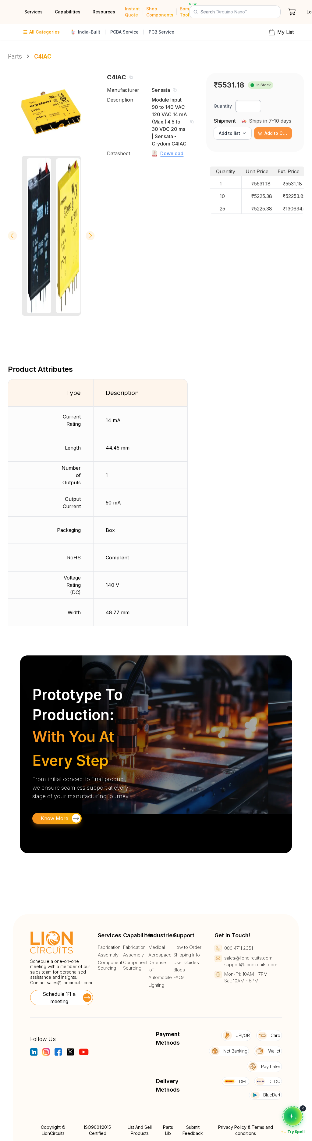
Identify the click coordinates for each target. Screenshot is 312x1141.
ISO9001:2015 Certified (97, 1130)
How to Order (187, 947)
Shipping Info (186, 955)
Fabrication (109, 947)
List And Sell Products (140, 1130)
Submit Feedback (193, 1130)
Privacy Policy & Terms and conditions (245, 1130)
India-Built (89, 31)
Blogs (179, 970)
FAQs (179, 977)
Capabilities (67, 11)
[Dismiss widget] (303, 1108)
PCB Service (161, 31)
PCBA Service (124, 31)
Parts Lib (168, 1130)
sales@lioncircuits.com (69, 982)
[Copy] (131, 77)
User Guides (186, 962)
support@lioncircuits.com (250, 964)
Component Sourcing (110, 965)
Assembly (108, 955)
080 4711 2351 (238, 948)
